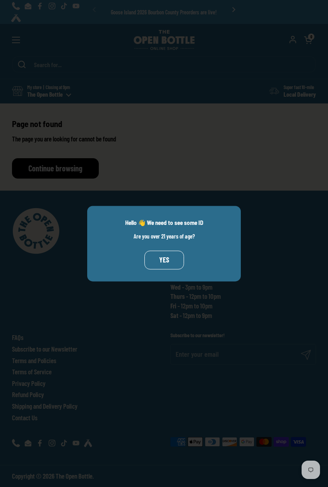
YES (164, 260)
